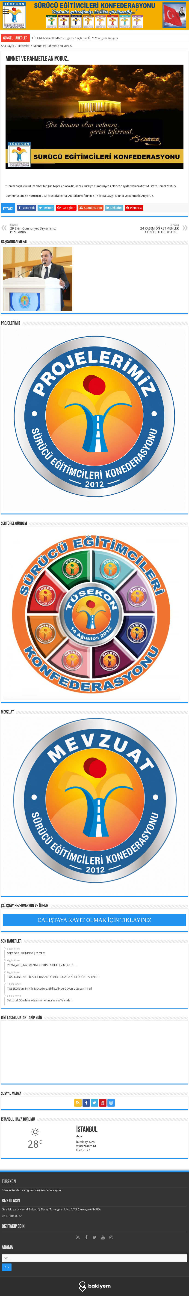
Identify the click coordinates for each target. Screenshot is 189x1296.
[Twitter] (94, 1103)
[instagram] (111, 1103)
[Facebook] (86, 1103)
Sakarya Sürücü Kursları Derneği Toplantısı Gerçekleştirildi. (69, 38)
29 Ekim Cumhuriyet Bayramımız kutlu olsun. (33, 229)
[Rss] (78, 1103)
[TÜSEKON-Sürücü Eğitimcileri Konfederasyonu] (94, 15)
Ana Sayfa (7, 46)
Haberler (24, 46)
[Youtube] (102, 1103)
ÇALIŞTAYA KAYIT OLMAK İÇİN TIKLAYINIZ (94, 920)
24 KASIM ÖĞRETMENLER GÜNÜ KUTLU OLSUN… (159, 229)
